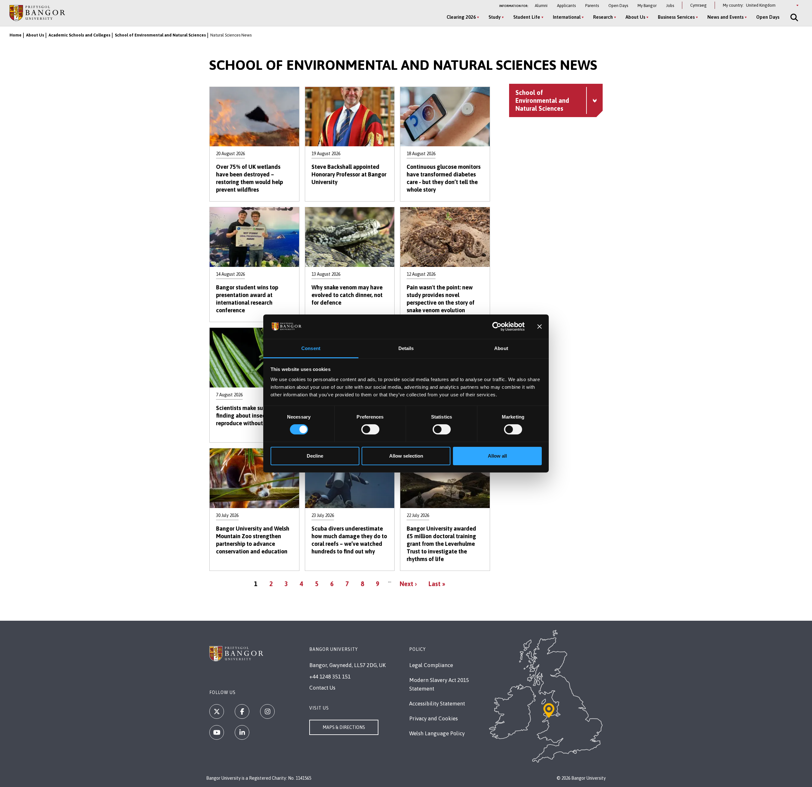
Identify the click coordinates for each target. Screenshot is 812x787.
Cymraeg (698, 5)
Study (494, 17)
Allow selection (406, 456)
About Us (635, 17)
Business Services (676, 17)
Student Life (526, 17)
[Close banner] (539, 326)
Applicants (566, 5)
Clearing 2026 (461, 17)
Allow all (497, 456)
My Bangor (647, 5)
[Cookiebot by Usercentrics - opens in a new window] (497, 326)
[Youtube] (216, 732)
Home (16, 35)
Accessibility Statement (437, 703)
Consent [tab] (310, 348)
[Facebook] (242, 711)
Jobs (670, 5)
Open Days (618, 5)
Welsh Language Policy (437, 733)
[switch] (370, 429)
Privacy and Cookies (433, 718)
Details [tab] (406, 348)
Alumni (541, 5)
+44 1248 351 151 (329, 676)
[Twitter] (216, 711)
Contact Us (322, 687)
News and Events (725, 17)
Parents (592, 5)
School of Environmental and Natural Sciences (160, 35)
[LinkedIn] (242, 732)
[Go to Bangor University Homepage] (37, 13)
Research (603, 17)
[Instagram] (267, 711)
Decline (315, 456)
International (566, 17)
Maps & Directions (344, 727)
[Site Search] (794, 17)
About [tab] (501, 348)
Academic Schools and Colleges (79, 35)
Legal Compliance (431, 665)
